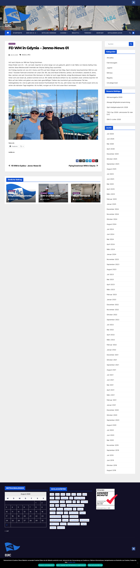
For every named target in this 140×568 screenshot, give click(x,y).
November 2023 (113, 259)
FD (78, 502)
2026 (57, 498)
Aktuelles (12, 43)
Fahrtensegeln (112, 63)
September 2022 (113, 320)
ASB (71, 498)
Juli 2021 (110, 375)
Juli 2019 (110, 455)
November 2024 (113, 214)
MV (75, 509)
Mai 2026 (110, 144)
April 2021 (110, 390)
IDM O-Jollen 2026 (50, 195)
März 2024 (111, 249)
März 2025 (111, 194)
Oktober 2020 (112, 415)
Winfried (63, 524)
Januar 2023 (111, 299)
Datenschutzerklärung (95, 565)
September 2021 (113, 365)
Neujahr (80, 509)
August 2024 (111, 224)
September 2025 (113, 164)
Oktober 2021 (112, 360)
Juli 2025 (110, 174)
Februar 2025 (112, 199)
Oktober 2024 (112, 219)
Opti (66, 513)
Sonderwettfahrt (55, 520)
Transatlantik (74, 520)
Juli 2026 (110, 134)
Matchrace (68, 509)
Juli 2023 (110, 274)
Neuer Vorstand (81, 195)
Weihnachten (54, 524)
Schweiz (65, 516)
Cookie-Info (71, 562)
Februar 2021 (111, 400)
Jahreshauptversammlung (75, 505)
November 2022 (113, 310)
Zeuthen (53, 527)
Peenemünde (74, 513)
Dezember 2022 (113, 305)
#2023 (24, 55)
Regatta (75, 33)
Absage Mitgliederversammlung (20, 195)
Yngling (83, 524)
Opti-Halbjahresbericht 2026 (117, 107)
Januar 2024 (111, 254)
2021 (68, 494)
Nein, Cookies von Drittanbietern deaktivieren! (71, 565)
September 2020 (113, 420)
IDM (57, 505)
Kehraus (109, 73)
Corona (68, 502)
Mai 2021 (110, 385)
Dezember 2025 (113, 154)
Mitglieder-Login (115, 33)
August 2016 (111, 470)
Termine (87, 33)
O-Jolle (52, 513)
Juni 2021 (110, 380)
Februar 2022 (112, 345)
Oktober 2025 (112, 159)
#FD (28, 55)
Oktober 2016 (112, 465)
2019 (57, 494)
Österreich (61, 527)
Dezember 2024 (113, 209)
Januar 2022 (111, 350)
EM (74, 502)
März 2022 (111, 340)
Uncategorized (112, 83)
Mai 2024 (110, 239)
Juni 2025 (110, 179)
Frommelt (84, 502)
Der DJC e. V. (31, 33)
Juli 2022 (110, 325)
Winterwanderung (73, 524)
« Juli (7, 531)
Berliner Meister (79, 498)
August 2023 (111, 269)
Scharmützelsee (55, 516)
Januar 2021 (111, 405)
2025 (52, 498)
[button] (130, 33)
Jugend (63, 33)
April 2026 (111, 149)
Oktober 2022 (112, 315)
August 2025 (111, 169)
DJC (8, 25)
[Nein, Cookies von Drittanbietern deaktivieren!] (138, 563)
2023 (79, 494)
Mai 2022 (110, 330)
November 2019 (113, 445)
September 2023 (113, 264)
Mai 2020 (110, 440)
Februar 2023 (112, 294)
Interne (63, 505)
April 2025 (111, 189)
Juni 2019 (110, 460)
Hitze (52, 505)
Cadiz (62, 502)
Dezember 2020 (113, 410)
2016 (52, 494)
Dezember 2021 (112, 355)
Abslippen (64, 498)
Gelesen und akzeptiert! (46, 565)
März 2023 (111, 289)
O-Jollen (59, 513)
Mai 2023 (110, 279)
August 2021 (111, 370)
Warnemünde (84, 520)
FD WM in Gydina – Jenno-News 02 (26, 166)
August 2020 (111, 425)
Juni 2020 (110, 435)
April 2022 (111, 335)
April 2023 (111, 284)
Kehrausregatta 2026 (114, 97)
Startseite (17, 33)
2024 (84, 494)
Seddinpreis (74, 516)
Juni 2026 (110, 139)
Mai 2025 (110, 184)
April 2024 (111, 244)
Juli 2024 (110, 229)
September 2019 (113, 450)
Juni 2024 (110, 234)
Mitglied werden (49, 33)
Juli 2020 (110, 430)
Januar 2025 (111, 204)
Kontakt (100, 33)
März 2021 (111, 395)
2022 (73, 494)
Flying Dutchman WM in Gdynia (82, 166)
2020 (62, 494)
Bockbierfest (54, 502)
